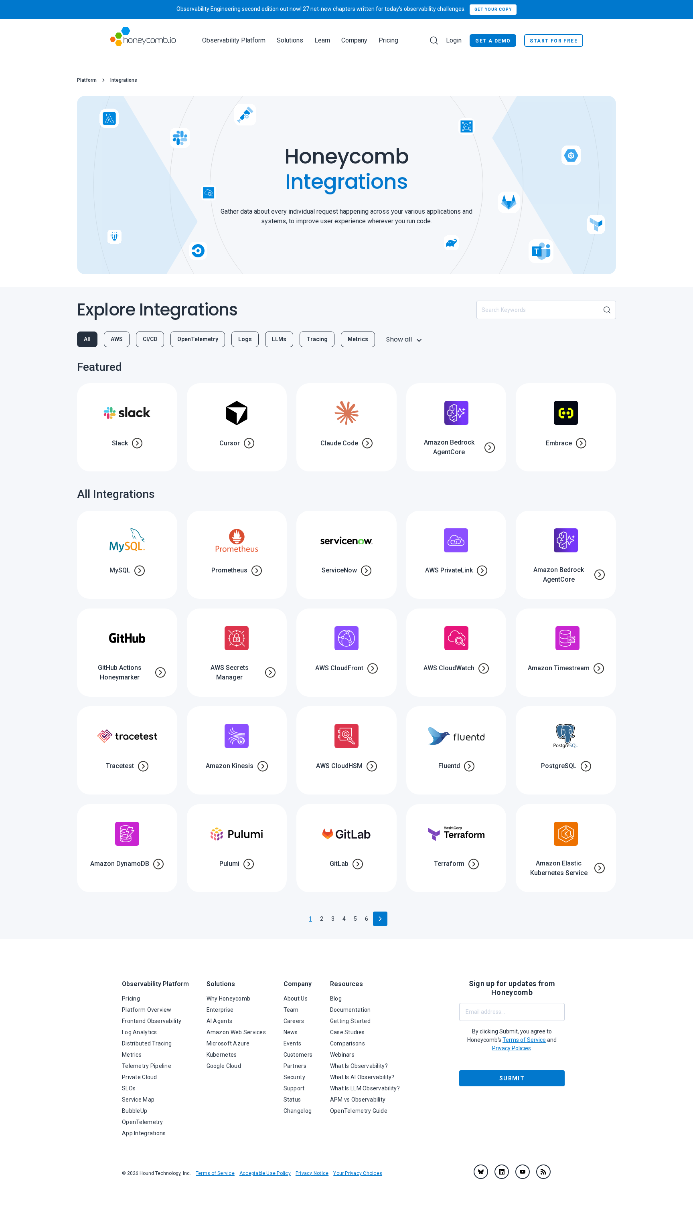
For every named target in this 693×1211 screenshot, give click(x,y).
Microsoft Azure (228, 1043)
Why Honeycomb (229, 998)
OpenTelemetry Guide (358, 1111)
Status (292, 1099)
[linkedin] (501, 1172)
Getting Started (350, 1021)
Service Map (138, 1099)
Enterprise (220, 1010)
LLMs (279, 339)
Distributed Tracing (147, 1043)
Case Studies (347, 1032)
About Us (296, 998)
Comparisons (347, 1043)
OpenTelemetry (197, 339)
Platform (87, 80)
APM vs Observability (358, 1099)
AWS (117, 339)
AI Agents (220, 1021)
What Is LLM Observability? (365, 1088)
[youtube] (522, 1172)
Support (294, 1088)
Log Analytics (139, 1032)
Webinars (342, 1054)
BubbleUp (134, 1111)
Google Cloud (224, 1066)
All (87, 339)
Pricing (388, 40)
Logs (245, 339)
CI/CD (150, 339)
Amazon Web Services (236, 1032)
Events (293, 1043)
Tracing (317, 339)
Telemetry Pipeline (146, 1066)
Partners (295, 1066)
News (291, 1032)
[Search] (434, 40)
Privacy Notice (312, 1173)
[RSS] (543, 1172)
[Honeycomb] (143, 40)
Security (294, 1077)
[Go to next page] (380, 919)
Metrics (358, 339)
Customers (298, 1054)
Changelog (298, 1111)
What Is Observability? (359, 1066)
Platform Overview (147, 1010)
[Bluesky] (481, 1172)
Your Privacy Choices (357, 1173)
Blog (336, 998)
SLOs (129, 1088)
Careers (294, 1021)
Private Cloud (139, 1077)
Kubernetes (222, 1054)
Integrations (123, 80)
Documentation (350, 1010)
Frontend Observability (151, 1021)
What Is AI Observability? (362, 1077)
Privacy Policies (511, 1048)
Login (454, 40)
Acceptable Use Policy (265, 1173)
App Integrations (144, 1133)
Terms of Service (215, 1173)
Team (291, 1010)
